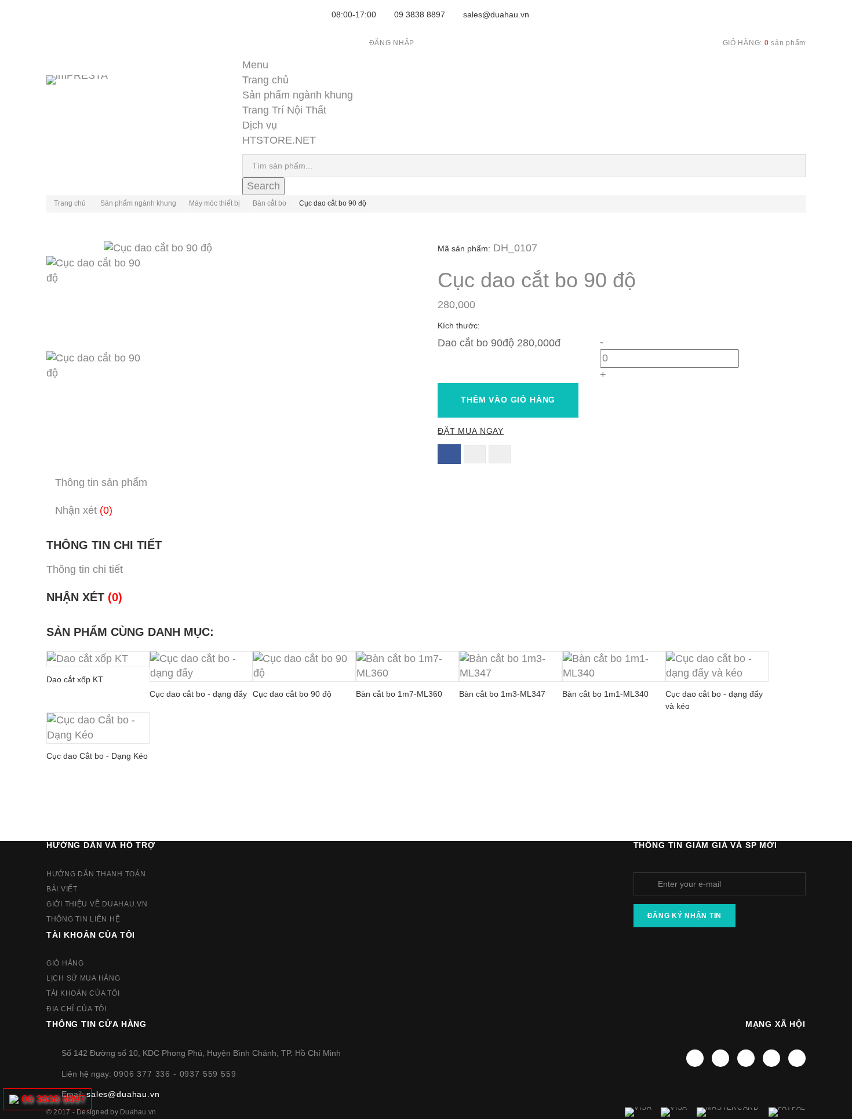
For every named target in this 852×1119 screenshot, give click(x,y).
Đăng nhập (391, 43)
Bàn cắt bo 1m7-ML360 (399, 694)
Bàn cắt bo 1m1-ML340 (605, 694)
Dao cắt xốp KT (74, 679)
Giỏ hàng (65, 963)
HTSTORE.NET (279, 140)
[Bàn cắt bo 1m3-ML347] (510, 666)
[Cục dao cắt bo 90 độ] (230, 303)
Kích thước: (460, 325)
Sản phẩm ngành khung (297, 95)
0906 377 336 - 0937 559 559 (175, 1073)
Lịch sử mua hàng (83, 978)
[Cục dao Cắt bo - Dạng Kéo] (98, 728)
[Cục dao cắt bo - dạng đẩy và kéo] (717, 666)
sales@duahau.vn (496, 14)
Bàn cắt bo (269, 203)
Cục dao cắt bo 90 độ (292, 694)
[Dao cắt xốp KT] (98, 659)
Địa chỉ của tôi (76, 1009)
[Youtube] (746, 1058)
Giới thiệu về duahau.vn (97, 904)
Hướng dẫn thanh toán (95, 874)
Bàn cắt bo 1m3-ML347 (502, 694)
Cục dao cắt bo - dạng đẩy (198, 694)
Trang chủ (265, 80)
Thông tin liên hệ (83, 919)
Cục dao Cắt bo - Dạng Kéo (97, 755)
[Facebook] (695, 1058)
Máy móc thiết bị (214, 203)
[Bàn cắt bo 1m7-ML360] (407, 666)
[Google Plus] (771, 1058)
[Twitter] (720, 1058)
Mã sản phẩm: (464, 248)
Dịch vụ (259, 125)
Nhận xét (83, 510)
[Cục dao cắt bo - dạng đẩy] (201, 666)
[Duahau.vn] (92, 91)
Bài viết (62, 889)
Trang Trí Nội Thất (284, 110)
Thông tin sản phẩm (101, 482)
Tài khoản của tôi (90, 934)
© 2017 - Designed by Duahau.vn (101, 1112)
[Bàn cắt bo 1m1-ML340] (613, 666)
